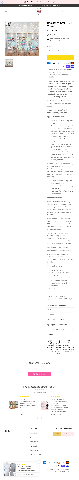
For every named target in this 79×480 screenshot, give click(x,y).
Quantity (50, 47)
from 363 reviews (39, 392)
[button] (2, 3)
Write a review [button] (39, 374)
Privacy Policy (34, 442)
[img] (39, 389)
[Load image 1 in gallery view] (9, 63)
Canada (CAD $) (17, 467)
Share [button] (51, 335)
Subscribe (68, 434)
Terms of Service (35, 455)
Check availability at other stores (58, 76)
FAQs (30, 437)
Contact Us (33, 433)
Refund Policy (34, 446)
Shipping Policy (34, 450)
